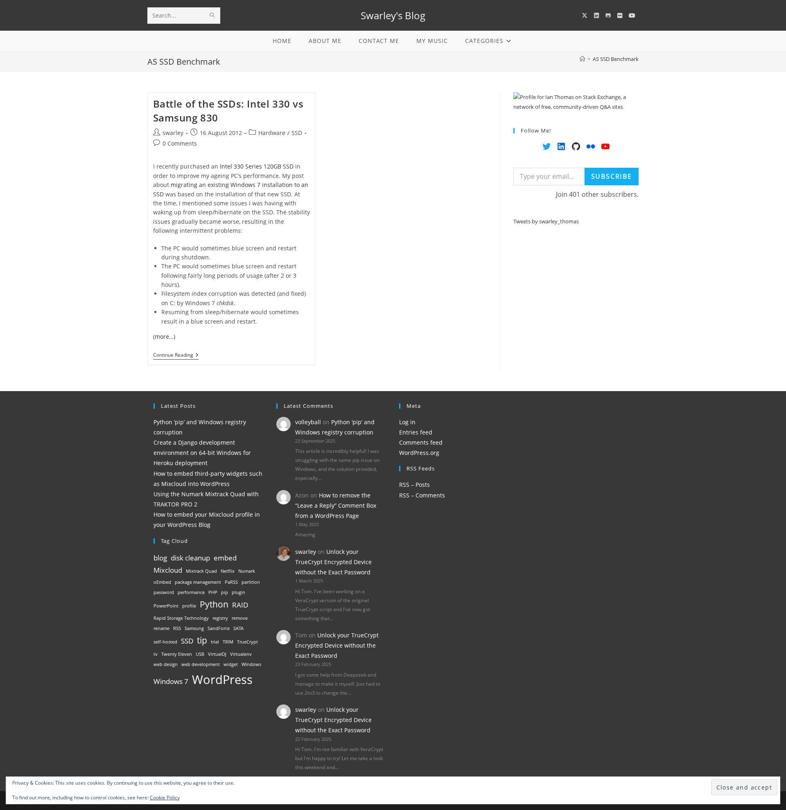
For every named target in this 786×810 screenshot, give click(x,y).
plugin (238, 592)
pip (224, 592)
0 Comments (180, 143)
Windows (251, 664)
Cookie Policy (165, 797)
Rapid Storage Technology (181, 618)
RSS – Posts (414, 484)
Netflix (228, 571)
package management (198, 582)
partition (251, 582)
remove (240, 618)
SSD (296, 133)
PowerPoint (166, 606)
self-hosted (165, 642)
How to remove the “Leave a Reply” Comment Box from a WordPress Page (335, 505)
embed (225, 557)
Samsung (194, 628)
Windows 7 (171, 681)
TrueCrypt (247, 642)
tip (202, 640)
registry (220, 618)
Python (214, 604)
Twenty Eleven (176, 654)
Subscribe (611, 176)
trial (215, 642)
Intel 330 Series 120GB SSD (257, 166)
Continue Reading (176, 355)
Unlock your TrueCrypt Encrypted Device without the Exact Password (333, 562)
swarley (173, 133)
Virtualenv (241, 654)
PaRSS (231, 582)
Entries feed (415, 432)
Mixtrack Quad (201, 571)
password (164, 592)
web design (166, 664)
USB (200, 654)
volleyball (308, 422)
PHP (212, 592)
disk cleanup (190, 557)
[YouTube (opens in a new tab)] (632, 15)
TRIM (228, 642)
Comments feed (421, 442)
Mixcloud (168, 570)
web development (200, 664)
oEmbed (162, 582)
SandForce (219, 628)
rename (161, 628)
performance (191, 592)
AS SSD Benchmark (616, 59)
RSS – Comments (422, 495)
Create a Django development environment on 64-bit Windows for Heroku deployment (202, 453)
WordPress (222, 679)
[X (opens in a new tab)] (584, 15)
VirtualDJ (217, 654)
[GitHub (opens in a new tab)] (608, 15)
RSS (177, 628)
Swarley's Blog (393, 15)
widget (231, 664)
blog (160, 557)
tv (156, 654)
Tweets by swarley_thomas (546, 221)
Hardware (271, 133)
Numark (246, 571)
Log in (407, 422)
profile (189, 606)
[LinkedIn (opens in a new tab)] (596, 15)
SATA (238, 628)
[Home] (582, 59)
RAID (240, 605)
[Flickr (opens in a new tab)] (620, 15)
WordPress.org (419, 453)
